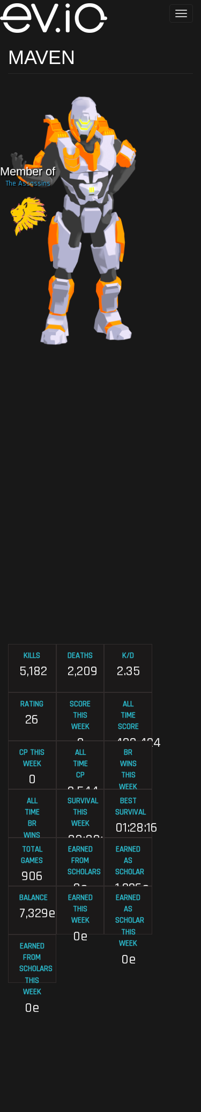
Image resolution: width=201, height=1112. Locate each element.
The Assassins (27, 183)
